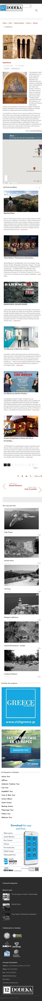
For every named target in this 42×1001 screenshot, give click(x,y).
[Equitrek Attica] (6, 907)
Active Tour (6, 776)
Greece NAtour (7, 799)
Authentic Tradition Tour (10, 784)
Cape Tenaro (8, 532)
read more (24, 229)
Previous (5, 48)
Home (5, 23)
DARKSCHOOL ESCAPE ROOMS (15, 304)
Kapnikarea (7, 62)
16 (33, 465)
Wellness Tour (7, 817)
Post (10, 23)
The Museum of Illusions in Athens (16, 349)
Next (39, 48)
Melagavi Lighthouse (11, 617)
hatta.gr (7, 979)
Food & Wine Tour (8, 795)
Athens (35, 23)
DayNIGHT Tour (7, 791)
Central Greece (19, 23)
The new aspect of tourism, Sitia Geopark (24, 894)
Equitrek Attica (9, 213)
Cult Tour (5, 788)
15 (29, 465)
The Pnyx (7, 589)
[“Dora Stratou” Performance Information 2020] (6, 917)
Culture (6, 68)
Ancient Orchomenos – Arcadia (14, 645)
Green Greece (7, 802)
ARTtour (5, 780)
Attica (28, 23)
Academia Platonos (10, 674)
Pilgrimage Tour (7, 810)
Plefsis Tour (6, 814)
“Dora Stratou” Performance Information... (19, 258)
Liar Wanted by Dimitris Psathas (15, 393)
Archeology (15, 68)
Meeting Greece (7, 806)
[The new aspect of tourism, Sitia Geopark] (6, 897)
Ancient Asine (9, 560)
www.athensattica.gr (36, 131)
